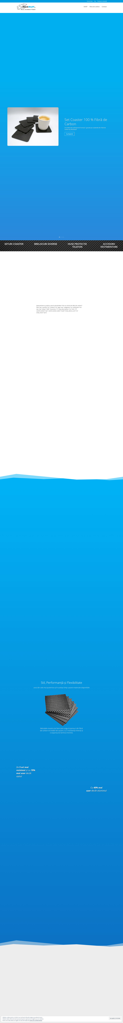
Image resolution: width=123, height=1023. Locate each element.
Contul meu (90, 1)
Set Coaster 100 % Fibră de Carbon (86, 121)
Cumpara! (69, 134)
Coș (95, 1)
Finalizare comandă (102, 1)
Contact (104, 7)
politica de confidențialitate (36, 1020)
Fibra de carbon (95, 7)
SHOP (85, 7)
